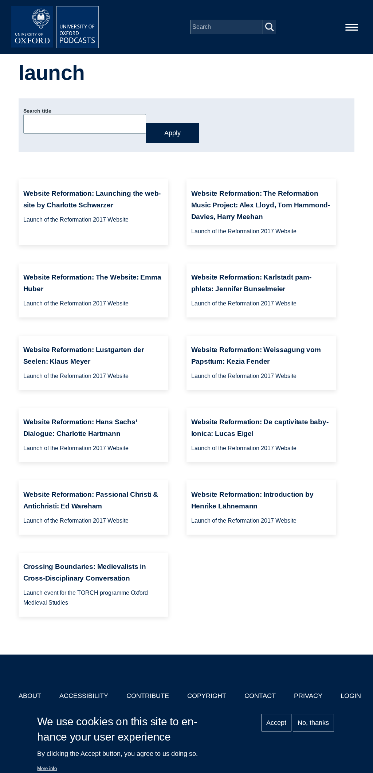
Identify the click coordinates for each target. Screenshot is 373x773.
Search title (37, 111)
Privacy (308, 695)
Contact (260, 695)
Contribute (147, 695)
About (30, 695)
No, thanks (313, 722)
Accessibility (83, 695)
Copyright (206, 695)
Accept (276, 722)
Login (351, 695)
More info (47, 768)
